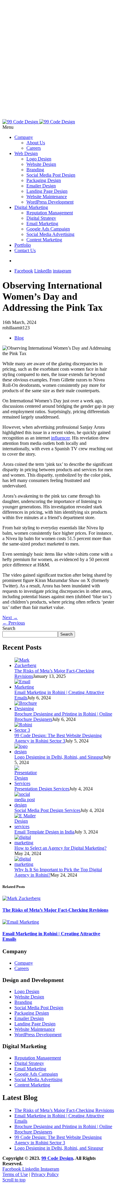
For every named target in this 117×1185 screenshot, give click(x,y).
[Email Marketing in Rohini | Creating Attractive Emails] (25, 687)
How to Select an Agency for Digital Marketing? (60, 848)
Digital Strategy (41, 218)
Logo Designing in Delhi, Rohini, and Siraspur (58, 757)
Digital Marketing (31, 207)
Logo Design (38, 158)
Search (8, 628)
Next (10, 617)
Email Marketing (42, 223)
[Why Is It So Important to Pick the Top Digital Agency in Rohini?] (25, 864)
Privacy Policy (45, 1174)
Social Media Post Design (50, 175)
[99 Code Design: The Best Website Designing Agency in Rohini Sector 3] (25, 730)
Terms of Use (15, 1174)
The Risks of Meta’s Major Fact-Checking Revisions (55, 910)
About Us (35, 142)
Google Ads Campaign (48, 228)
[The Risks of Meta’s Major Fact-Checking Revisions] (25, 665)
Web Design (26, 153)
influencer (60, 437)
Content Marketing (44, 239)
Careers (33, 148)
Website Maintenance (46, 196)
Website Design (41, 164)
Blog (19, 337)
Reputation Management (49, 212)
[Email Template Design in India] (25, 826)
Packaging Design (43, 180)
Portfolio (22, 245)
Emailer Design (41, 185)
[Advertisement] (58, 60)
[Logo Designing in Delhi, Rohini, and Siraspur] (25, 751)
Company (23, 137)
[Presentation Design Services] (25, 783)
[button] (58, 127)
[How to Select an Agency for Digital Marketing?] (25, 842)
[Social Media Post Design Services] (25, 804)
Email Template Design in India (44, 831)
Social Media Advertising (50, 234)
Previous (13, 622)
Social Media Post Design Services (47, 810)
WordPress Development (50, 201)
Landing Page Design (47, 191)
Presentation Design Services (41, 788)
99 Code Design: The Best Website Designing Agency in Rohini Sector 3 (58, 738)
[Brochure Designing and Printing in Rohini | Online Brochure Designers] (25, 708)
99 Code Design (57, 1158)
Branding (35, 169)
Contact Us (25, 250)
